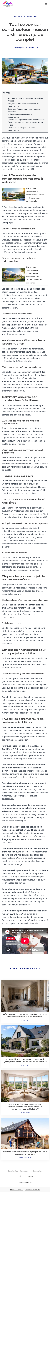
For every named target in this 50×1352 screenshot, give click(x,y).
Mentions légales (16, 1190)
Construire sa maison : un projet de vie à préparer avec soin (25, 1152)
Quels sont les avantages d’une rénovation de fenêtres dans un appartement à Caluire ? (25, 1106)
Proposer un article (32, 1190)
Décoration (37, 1171)
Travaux (30, 1176)
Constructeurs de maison (26, 16)
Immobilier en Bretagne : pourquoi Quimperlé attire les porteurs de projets (25, 1060)
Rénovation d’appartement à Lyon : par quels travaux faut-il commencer (25, 1015)
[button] (46, 4)
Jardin (19, 1176)
